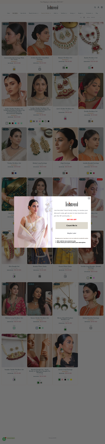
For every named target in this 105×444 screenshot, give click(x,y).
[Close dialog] (89, 198)
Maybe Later (71, 233)
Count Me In (71, 225)
